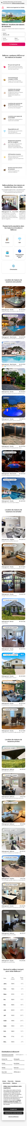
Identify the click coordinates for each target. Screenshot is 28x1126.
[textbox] (7, 40)
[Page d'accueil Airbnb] (3, 7)
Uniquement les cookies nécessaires (13, 1113)
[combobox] (13, 35)
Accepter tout (13, 1109)
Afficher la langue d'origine (18, 3)
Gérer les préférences (13, 1116)
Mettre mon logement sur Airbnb (15, 7)
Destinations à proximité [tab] (7, 1054)
